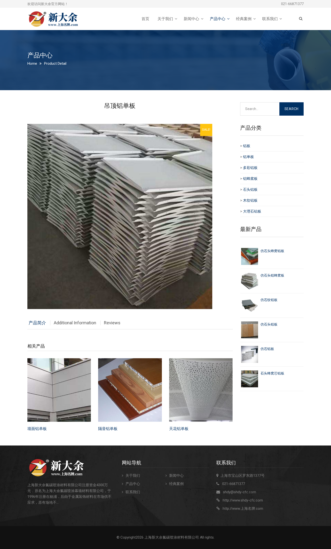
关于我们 (165, 18)
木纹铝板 (250, 200)
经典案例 (244, 18)
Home (32, 63)
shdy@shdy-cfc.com (239, 492)
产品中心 (217, 18)
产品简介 (37, 322)
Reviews (112, 322)
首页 (145, 18)
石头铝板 (250, 189)
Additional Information (75, 322)
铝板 (246, 146)
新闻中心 (191, 18)
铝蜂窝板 (250, 178)
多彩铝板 (250, 168)
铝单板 (248, 157)
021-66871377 (292, 4)
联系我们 (270, 18)
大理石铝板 (252, 211)
